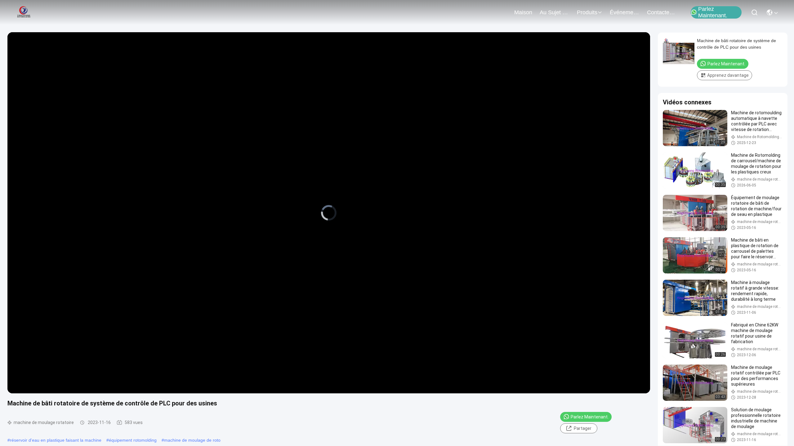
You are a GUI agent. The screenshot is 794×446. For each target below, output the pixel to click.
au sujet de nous (554, 12)
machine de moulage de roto (192, 440)
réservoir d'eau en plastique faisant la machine (55, 440)
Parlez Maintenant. (712, 12)
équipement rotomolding (133, 440)
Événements (625, 12)
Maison (523, 12)
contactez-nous (662, 12)
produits (587, 12)
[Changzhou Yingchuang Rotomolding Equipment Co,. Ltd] (23, 12)
